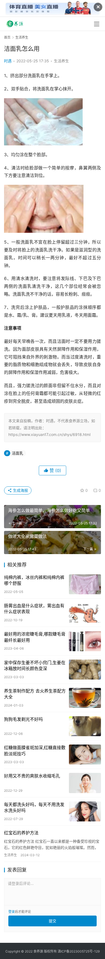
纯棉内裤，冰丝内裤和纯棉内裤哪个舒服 (34, 580)
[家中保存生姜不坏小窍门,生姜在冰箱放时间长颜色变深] (85, 670)
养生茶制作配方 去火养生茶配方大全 (35, 693)
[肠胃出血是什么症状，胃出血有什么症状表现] (85, 613)
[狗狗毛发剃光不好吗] (85, 726)
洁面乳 (17, 453)
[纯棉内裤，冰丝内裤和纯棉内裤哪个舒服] (85, 584)
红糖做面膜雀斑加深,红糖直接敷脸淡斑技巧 (34, 750)
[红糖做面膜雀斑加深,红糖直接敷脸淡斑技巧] (85, 755)
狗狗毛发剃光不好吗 (23, 719)
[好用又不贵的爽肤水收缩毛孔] (85, 783)
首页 (7, 37)
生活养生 (61, 61)
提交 (52, 921)
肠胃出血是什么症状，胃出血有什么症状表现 (34, 608)
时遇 (8, 61)
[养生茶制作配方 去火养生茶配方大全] (85, 698)
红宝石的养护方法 (21, 832)
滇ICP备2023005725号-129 (79, 951)
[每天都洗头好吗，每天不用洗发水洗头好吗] (85, 811)
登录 (11, 912)
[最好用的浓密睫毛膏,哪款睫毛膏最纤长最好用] (85, 641)
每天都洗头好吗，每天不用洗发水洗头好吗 (34, 807)
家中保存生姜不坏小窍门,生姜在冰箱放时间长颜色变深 (34, 665)
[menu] (96, 24)
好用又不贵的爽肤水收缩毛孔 (32, 776)
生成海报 (20, 490)
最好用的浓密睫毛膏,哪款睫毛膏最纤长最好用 (34, 637)
